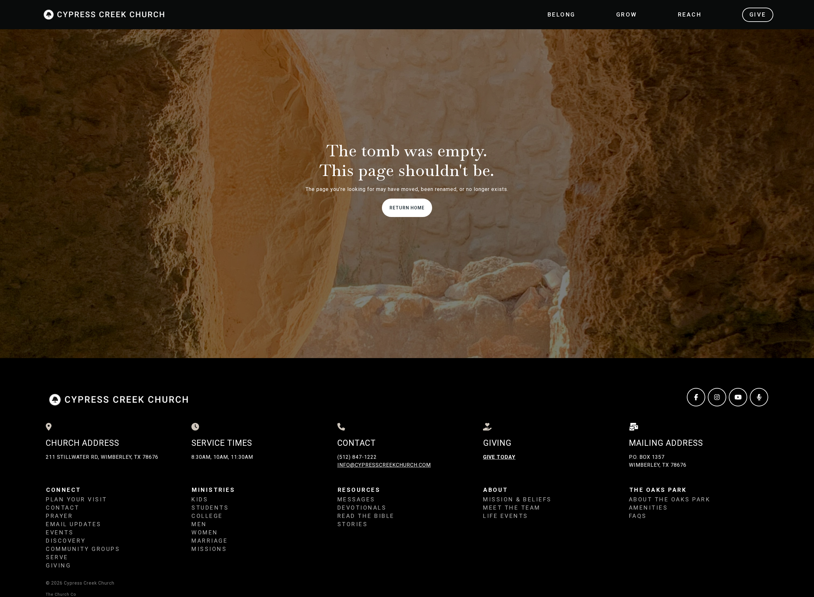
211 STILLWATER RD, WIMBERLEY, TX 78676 (102, 457)
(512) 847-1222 (357, 457)
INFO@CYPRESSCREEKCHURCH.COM (384, 465)
